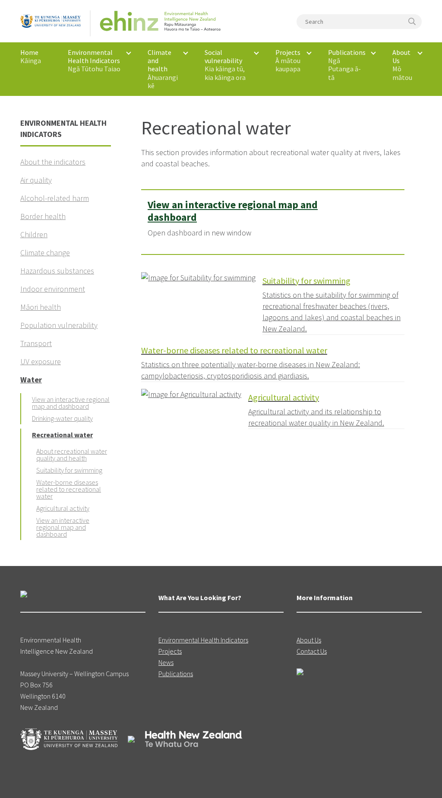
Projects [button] (287, 60)
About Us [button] (402, 65)
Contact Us (312, 651)
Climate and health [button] (163, 69)
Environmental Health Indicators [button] (94, 60)
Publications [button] (347, 65)
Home (30, 56)
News (166, 662)
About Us (309, 640)
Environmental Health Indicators (203, 640)
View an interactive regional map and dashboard (233, 211)
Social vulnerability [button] (225, 65)
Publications (175, 673)
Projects (170, 651)
